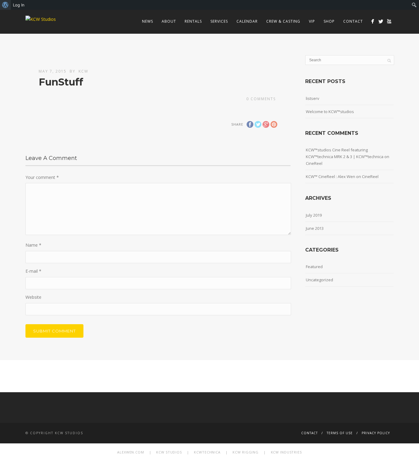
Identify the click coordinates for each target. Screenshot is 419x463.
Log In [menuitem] (19, 4)
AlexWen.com (130, 452)
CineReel (314, 163)
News (147, 21)
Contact (353, 21)
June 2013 (315, 228)
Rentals (193, 21)
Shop (329, 21)
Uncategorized (319, 280)
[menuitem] (5, 5)
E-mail (33, 271)
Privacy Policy (376, 433)
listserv (312, 98)
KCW (83, 71)
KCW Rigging (246, 452)
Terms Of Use (340, 433)
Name (33, 245)
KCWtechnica (207, 452)
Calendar (247, 21)
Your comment (42, 177)
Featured (314, 266)
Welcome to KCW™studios (330, 111)
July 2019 (314, 215)
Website (33, 297)
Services (219, 21)
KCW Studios (169, 452)
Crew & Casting (283, 21)
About (169, 21)
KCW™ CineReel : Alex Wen (330, 176)
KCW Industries (286, 452)
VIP (312, 21)
